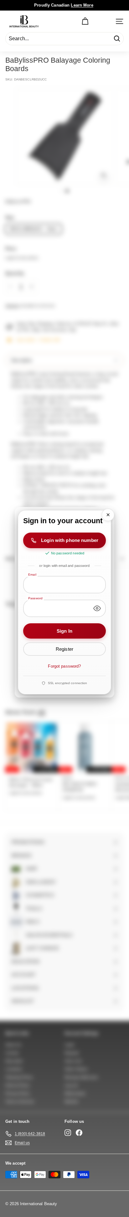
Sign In (64, 631)
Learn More (82, 5)
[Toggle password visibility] (97, 608)
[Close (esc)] (108, 515)
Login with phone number (69, 540)
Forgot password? (64, 666)
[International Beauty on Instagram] (67, 1132)
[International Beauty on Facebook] (79, 1132)
